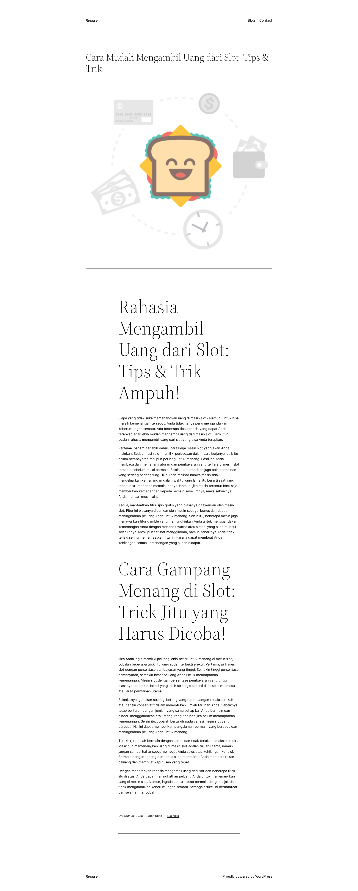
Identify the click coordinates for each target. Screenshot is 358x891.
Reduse (92, 20)
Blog (251, 20)
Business (173, 816)
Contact (265, 20)
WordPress (263, 876)
